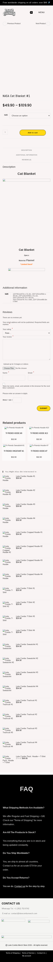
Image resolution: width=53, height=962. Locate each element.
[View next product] (48, 24)
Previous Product (13, 24)
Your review (8, 337)
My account (26, 956)
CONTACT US (11, 903)
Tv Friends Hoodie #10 (39, 433)
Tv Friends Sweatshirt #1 (14, 451)
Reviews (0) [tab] (26, 160)
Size (6, 115)
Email (31, 373)
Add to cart (33, 133)
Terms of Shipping (13, 953)
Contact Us (41, 953)
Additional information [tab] (26, 155)
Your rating (8, 329)
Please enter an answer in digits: (15, 393)
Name (6, 373)
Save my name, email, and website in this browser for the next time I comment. (26, 387)
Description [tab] (26, 150)
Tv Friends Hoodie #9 (14, 433)
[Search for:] (47, 12)
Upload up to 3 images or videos (15, 364)
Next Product (41, 24)
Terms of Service (28, 953)
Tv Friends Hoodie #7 (39, 451)
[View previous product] (5, 24)
